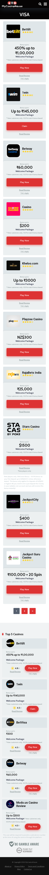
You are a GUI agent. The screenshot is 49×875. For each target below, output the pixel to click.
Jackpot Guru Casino (31, 556)
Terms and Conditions (36, 866)
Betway (27, 148)
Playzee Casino (32, 319)
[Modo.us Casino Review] (10, 807)
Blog (19, 869)
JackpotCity (30, 499)
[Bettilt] (11, 40)
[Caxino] (11, 218)
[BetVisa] (10, 725)
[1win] (11, 103)
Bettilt (26, 29)
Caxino (26, 207)
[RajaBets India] (11, 381)
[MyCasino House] (12, 4)
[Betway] (11, 160)
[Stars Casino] (11, 438)
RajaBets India (31, 372)
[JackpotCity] (11, 511)
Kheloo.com (30, 263)
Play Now (24, 68)
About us (8, 866)
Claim (24, 126)
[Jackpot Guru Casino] (11, 567)
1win (25, 92)
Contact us (28, 869)
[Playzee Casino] (11, 330)
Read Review (24, 75)
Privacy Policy (20, 866)
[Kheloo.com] (11, 273)
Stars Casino (31, 426)
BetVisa (21, 722)
